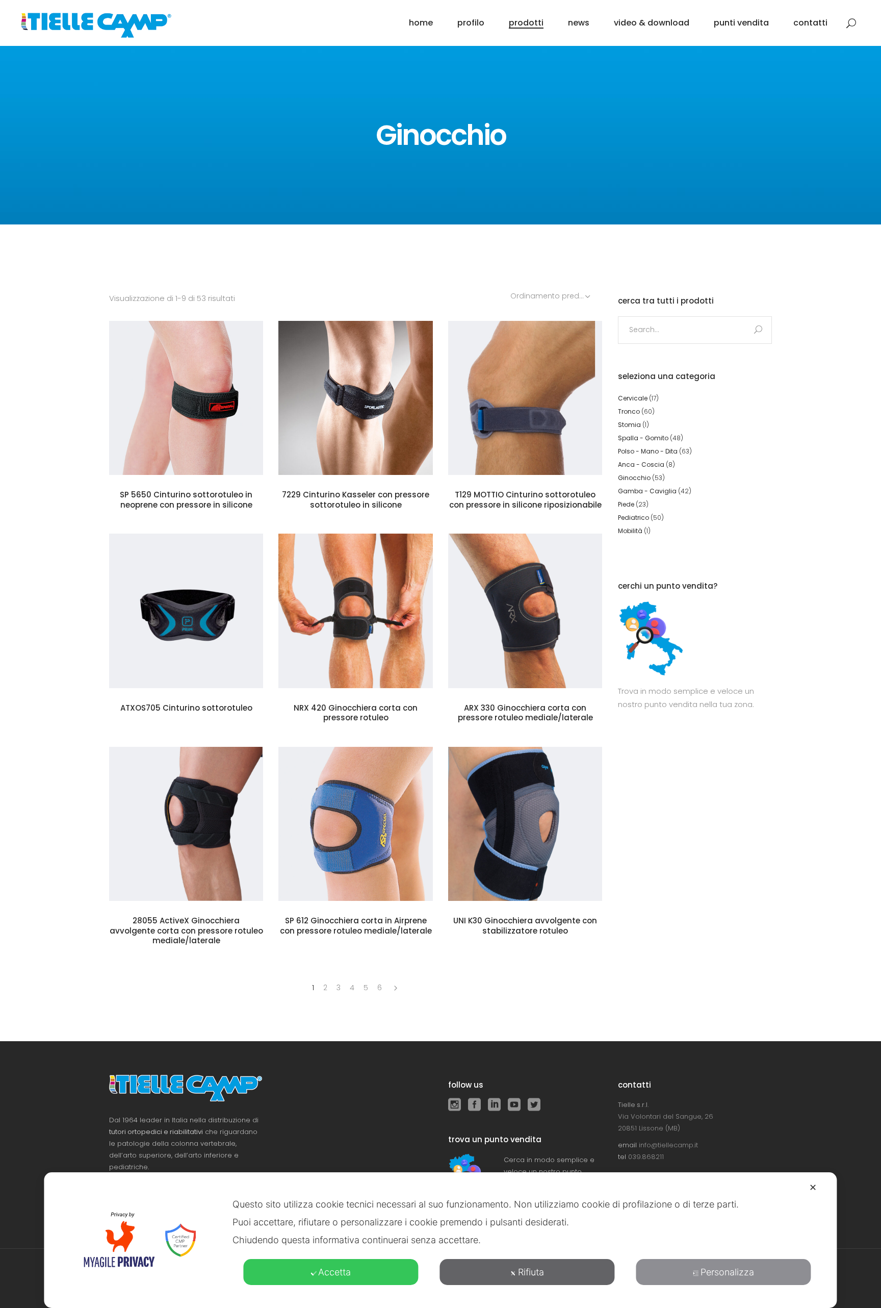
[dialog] (440, 1240)
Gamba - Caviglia (647, 491)
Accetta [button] (334, 1272)
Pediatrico (633, 517)
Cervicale (632, 398)
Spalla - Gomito (643, 438)
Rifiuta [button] (531, 1272)
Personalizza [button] (727, 1272)
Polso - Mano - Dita (648, 451)
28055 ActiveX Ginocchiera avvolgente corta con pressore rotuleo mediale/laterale (186, 930)
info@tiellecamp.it (668, 1145)
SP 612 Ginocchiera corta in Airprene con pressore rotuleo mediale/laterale (356, 925)
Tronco (629, 411)
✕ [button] (813, 1187)
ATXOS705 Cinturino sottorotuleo (186, 707)
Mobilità (630, 530)
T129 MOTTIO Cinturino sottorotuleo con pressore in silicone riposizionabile (525, 499)
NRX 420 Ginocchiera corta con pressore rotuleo (356, 712)
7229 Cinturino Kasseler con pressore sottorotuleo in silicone (355, 499)
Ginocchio (634, 477)
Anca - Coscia (641, 464)
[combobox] (551, 296)
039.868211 (646, 1157)
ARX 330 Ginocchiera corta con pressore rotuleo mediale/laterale (525, 712)
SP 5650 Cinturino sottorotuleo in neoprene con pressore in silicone (186, 499)
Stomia (629, 424)
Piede (626, 504)
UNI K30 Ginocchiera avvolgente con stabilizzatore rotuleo (525, 925)
